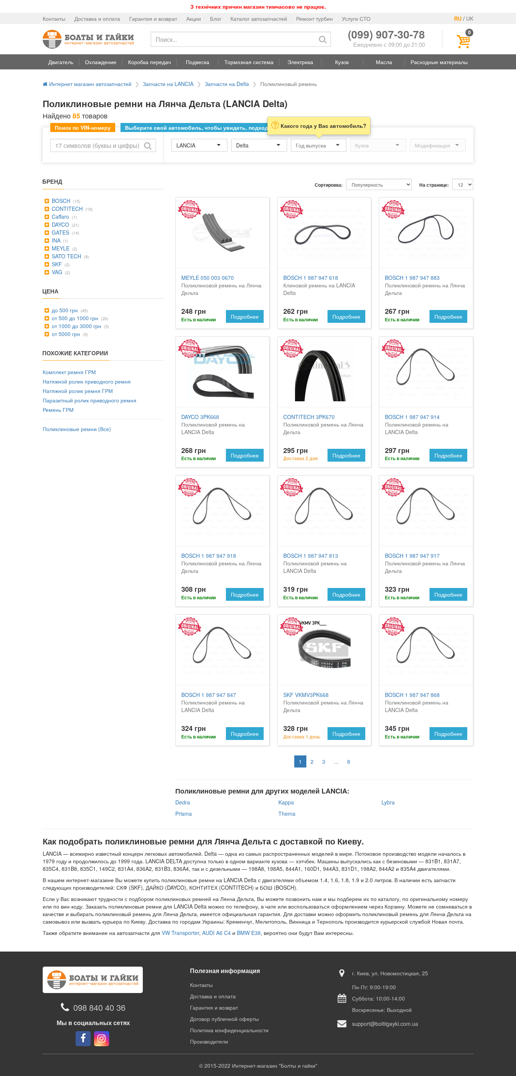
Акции (193, 18)
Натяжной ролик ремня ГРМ (78, 390)
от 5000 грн (65, 334)
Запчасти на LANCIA (168, 83)
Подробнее (245, 316)
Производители (209, 1041)
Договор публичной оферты (224, 1018)
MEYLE (60, 248)
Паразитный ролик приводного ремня (89, 400)
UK (469, 18)
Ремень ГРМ (58, 409)
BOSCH (60, 200)
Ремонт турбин (314, 18)
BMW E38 (249, 932)
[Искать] (322, 39)
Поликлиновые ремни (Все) (77, 429)
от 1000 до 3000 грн (75, 326)
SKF (56, 264)
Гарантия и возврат (153, 18)
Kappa (286, 802)
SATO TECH (65, 256)
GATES (59, 232)
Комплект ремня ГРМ (69, 372)
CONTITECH (66, 208)
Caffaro (59, 216)
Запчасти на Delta (227, 83)
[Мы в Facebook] (83, 1038)
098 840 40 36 (99, 1007)
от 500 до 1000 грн (74, 318)
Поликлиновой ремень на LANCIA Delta (213, 424)
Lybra (388, 802)
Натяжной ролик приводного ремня (87, 381)
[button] (61, 61)
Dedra (182, 802)
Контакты (54, 18)
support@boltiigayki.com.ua (385, 1023)
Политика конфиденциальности (229, 1030)
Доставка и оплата (97, 18)
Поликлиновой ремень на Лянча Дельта (221, 285)
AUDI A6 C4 (216, 932)
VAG (56, 272)
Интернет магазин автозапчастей (89, 83)
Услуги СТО (356, 18)
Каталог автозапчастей (258, 18)
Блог (215, 18)
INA (55, 240)
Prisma (183, 813)
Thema (286, 813)
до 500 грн (64, 310)
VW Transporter (180, 932)
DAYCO (59, 224)
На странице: (434, 185)
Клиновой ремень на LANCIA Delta (319, 285)
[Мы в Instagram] (101, 1038)
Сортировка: (329, 185)
